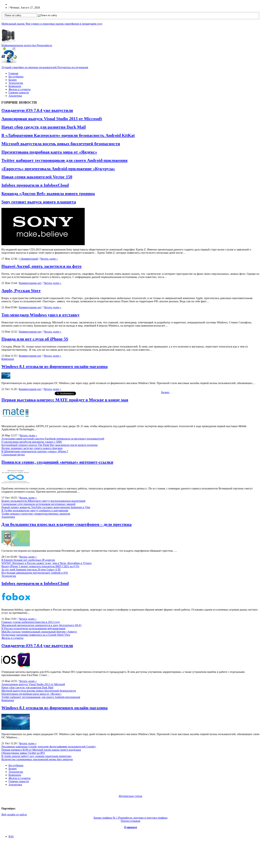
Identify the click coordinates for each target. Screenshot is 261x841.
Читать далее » (49, 258)
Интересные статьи (130, 796)
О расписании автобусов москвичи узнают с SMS (31, 441)
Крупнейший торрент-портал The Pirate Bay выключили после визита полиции (49, 444)
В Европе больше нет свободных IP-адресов (28, 559)
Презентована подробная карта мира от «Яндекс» (49, 152)
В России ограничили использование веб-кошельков (33, 628)
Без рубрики (16, 76)
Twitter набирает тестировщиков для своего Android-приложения (64, 160)
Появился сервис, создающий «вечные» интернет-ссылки (57, 462)
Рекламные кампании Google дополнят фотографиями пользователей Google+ (48, 746)
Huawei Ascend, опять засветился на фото (41, 266)
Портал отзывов (130, 820)
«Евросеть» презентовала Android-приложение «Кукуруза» (58, 168)
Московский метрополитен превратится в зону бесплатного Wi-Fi (41, 625)
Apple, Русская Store (21, 290)
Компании (15, 86)
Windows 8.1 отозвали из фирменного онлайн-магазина (54, 366)
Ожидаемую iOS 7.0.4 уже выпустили (37, 110)
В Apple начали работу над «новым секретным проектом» (36, 756)
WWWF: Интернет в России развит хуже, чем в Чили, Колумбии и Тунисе (46, 563)
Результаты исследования (44, 67)
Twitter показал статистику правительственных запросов (35, 513)
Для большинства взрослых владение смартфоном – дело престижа (66, 524)
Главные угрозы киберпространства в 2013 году (30, 622)
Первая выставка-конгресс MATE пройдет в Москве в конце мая (64, 400)
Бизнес (13, 79)
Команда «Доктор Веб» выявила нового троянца (48, 193)
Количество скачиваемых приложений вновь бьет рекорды (37, 759)
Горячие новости (19, 92)
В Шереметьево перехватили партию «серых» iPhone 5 (34, 451)
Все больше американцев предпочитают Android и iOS (34, 572)
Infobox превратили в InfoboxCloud (35, 185)
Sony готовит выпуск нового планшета (38, 202)
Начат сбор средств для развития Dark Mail (43, 127)
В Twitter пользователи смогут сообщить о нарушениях (34, 510)
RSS (11, 836)
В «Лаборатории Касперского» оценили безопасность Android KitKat (68, 135)
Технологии (16, 82)
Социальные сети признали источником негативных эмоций (38, 504)
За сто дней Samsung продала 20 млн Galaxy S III (30, 569)
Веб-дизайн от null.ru (14, 814)
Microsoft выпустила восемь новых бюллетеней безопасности (60, 143)
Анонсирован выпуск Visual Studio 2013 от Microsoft (51, 118)
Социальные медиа (13, 454)
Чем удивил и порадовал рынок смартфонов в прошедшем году (51, 23)
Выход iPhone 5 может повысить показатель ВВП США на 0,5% (40, 566)
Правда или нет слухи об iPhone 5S (34, 339)
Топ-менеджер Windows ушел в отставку (40, 315)
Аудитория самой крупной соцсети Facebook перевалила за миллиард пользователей (52, 438)
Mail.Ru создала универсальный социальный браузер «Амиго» (39, 631)
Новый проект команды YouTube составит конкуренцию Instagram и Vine (45, 507)
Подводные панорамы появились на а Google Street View (35, 634)
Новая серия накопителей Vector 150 (36, 177)
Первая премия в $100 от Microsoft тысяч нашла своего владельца (41, 749)
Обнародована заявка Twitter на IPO (23, 752)
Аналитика (15, 95)
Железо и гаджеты (20, 89)
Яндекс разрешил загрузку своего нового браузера (31, 448)
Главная (13, 73)
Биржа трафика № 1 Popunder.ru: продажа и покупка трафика (130, 817)
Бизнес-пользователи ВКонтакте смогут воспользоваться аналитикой (43, 500)
